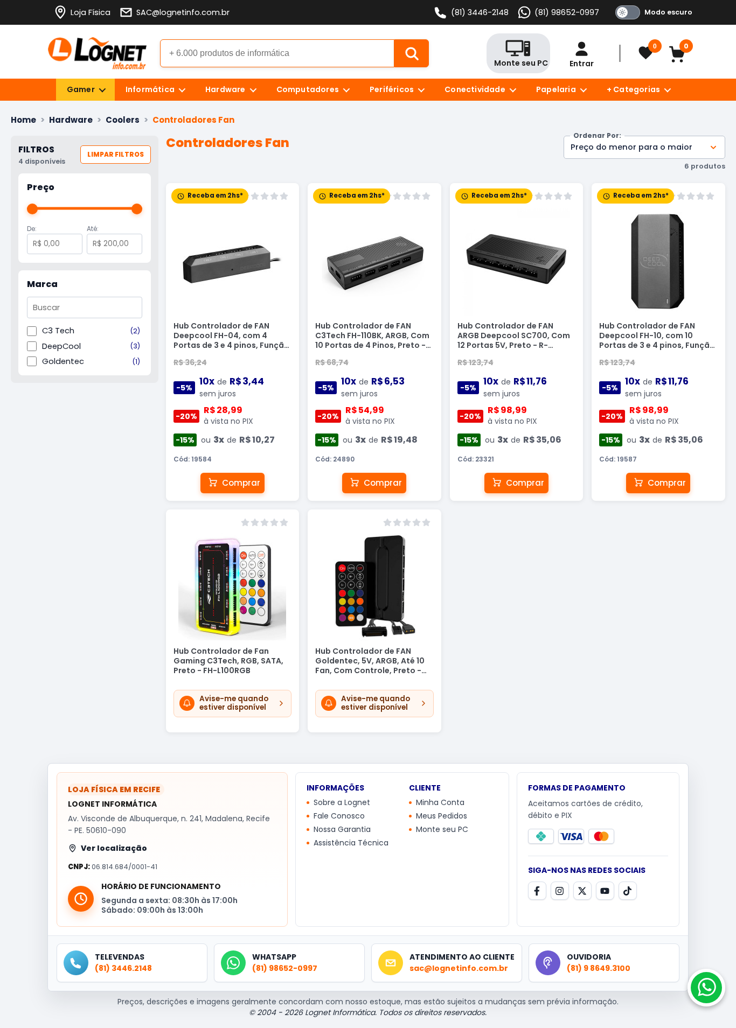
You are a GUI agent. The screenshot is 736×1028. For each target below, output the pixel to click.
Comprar (241, 482)
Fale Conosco (339, 816)
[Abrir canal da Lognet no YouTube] (605, 891)
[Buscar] (411, 53)
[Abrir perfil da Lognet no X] (582, 891)
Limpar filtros (115, 154)
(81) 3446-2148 (480, 12)
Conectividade (475, 89)
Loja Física (90, 12)
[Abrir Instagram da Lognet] (560, 891)
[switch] (652, 12)
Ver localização (114, 848)
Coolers (123, 119)
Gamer (81, 89)
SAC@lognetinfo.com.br (183, 12)
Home (23, 119)
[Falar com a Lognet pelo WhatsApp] (706, 987)
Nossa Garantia (342, 830)
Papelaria (556, 89)
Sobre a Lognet (342, 803)
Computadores (307, 89)
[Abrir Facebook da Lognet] (537, 891)
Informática (150, 89)
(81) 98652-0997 (566, 12)
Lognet (97, 53)
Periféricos (392, 89)
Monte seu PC (442, 830)
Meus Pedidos (441, 816)
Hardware (225, 89)
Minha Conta (440, 803)
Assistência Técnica (351, 843)
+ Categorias (633, 89)
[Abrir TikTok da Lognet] (628, 891)
